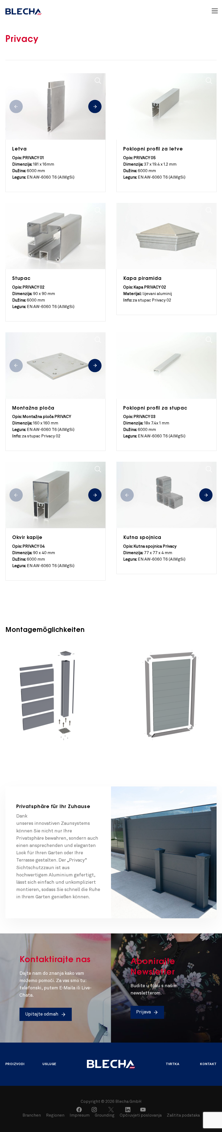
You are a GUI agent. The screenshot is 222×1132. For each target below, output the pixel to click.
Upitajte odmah (41, 1014)
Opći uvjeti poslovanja (141, 1116)
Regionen (55, 1116)
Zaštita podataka (183, 1116)
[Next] (95, 106)
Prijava (143, 1012)
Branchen (32, 1116)
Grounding (105, 1116)
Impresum (80, 1116)
